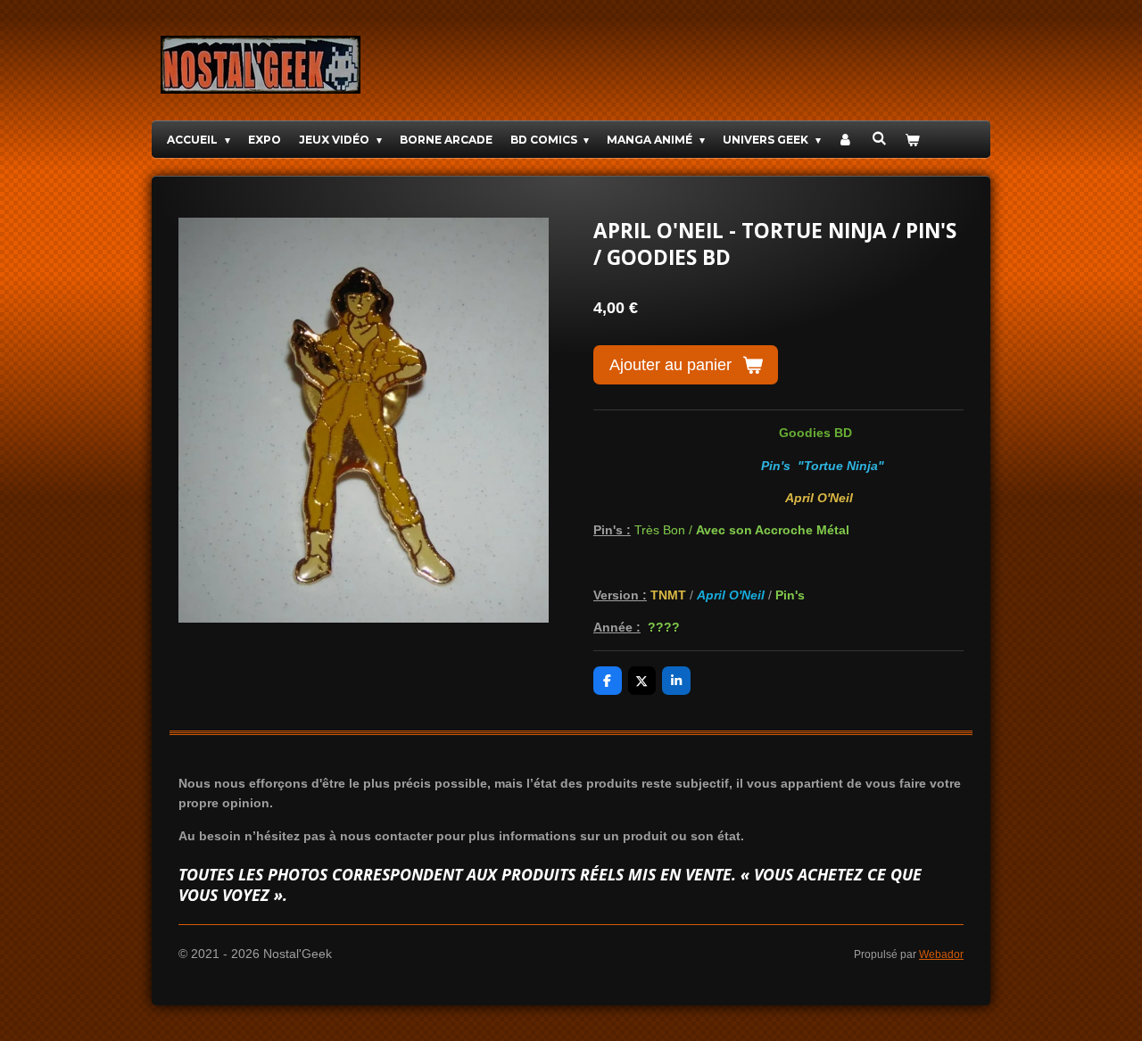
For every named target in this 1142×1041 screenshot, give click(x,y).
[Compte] (846, 140)
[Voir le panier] (912, 140)
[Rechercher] (879, 138)
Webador (941, 954)
